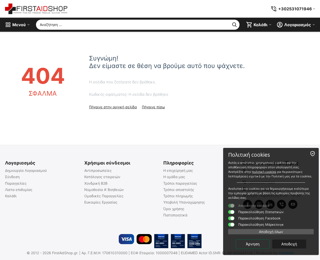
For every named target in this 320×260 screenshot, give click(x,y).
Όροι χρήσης (173, 209)
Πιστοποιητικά (175, 215)
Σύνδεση (12, 177)
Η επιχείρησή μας (178, 170)
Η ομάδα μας (174, 177)
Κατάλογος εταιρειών (102, 177)
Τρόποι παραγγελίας (180, 183)
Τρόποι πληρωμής (178, 196)
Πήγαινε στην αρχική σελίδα (113, 107)
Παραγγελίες (16, 183)
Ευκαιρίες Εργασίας (100, 202)
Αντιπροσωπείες (98, 170)
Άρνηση (253, 244)
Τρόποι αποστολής (178, 189)
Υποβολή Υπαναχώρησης (184, 202)
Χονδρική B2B (95, 183)
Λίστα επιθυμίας (18, 189)
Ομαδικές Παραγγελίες (104, 196)
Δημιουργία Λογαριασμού (26, 170)
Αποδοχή (289, 244)
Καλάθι (11, 196)
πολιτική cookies (264, 172)
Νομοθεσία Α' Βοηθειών (104, 189)
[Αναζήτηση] (234, 24)
